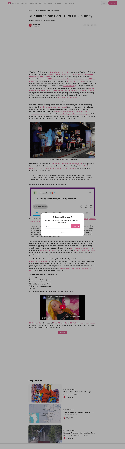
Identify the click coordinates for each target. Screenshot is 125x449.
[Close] (81, 216)
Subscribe (75, 226)
